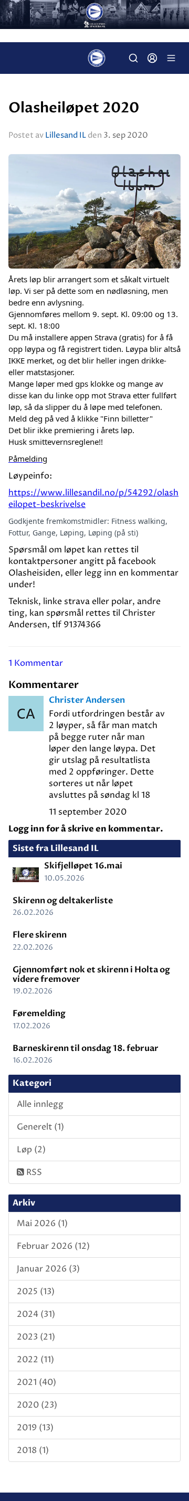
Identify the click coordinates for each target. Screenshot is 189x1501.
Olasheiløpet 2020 (73, 108)
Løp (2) (31, 1149)
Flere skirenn (40, 935)
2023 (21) (36, 1337)
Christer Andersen (87, 700)
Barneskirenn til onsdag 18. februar (86, 1048)
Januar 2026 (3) (48, 1269)
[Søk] (133, 58)
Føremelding (39, 1013)
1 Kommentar (35, 663)
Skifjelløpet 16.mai (83, 866)
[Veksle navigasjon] (171, 58)
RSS (33, 1172)
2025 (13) (36, 1291)
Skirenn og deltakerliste (63, 900)
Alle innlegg (40, 1104)
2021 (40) (36, 1382)
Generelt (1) (40, 1127)
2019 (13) (35, 1427)
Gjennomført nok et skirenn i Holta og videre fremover (91, 974)
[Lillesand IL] (94, 14)
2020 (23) (37, 1405)
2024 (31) (36, 1314)
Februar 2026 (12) (53, 1246)
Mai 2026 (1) (42, 1223)
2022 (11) (35, 1359)
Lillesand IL (65, 135)
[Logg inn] (152, 58)
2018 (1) (33, 1450)
